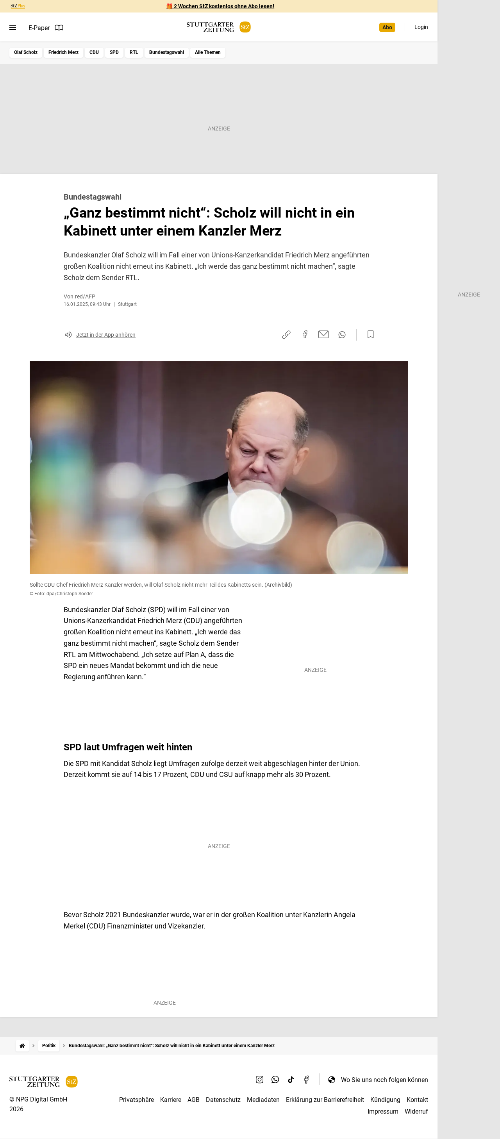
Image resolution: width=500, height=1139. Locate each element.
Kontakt (417, 1099)
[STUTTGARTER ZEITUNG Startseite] (219, 27)
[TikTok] (291, 1079)
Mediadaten (263, 1099)
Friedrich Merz (63, 52)
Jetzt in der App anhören (106, 335)
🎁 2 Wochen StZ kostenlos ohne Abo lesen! (220, 6)
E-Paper (39, 28)
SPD (114, 52)
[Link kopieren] (286, 335)
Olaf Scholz (26, 52)
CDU (94, 52)
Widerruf (416, 1111)
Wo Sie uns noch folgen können (384, 1080)
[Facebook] (306, 1079)
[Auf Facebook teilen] (305, 334)
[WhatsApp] (275, 1079)
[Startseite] (22, 1046)
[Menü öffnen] (12, 28)
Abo (387, 27)
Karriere (170, 1099)
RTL (134, 52)
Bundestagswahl (166, 52)
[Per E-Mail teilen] (323, 334)
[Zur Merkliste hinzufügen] (368, 335)
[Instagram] (260, 1079)
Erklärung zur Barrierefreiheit (325, 1099)
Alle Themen (208, 52)
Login (421, 27)
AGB (194, 1099)
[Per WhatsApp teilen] (342, 335)
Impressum (383, 1111)
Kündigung (385, 1099)
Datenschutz (223, 1099)
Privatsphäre (136, 1099)
